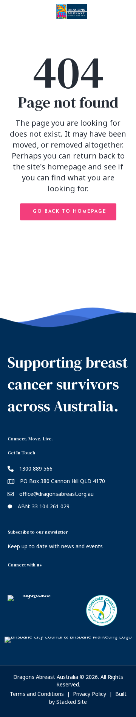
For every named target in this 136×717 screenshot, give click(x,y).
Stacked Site (71, 701)
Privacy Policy (89, 693)
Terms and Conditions (37, 693)
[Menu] (68, 34)
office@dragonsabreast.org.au (56, 493)
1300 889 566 (36, 468)
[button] (68, 211)
